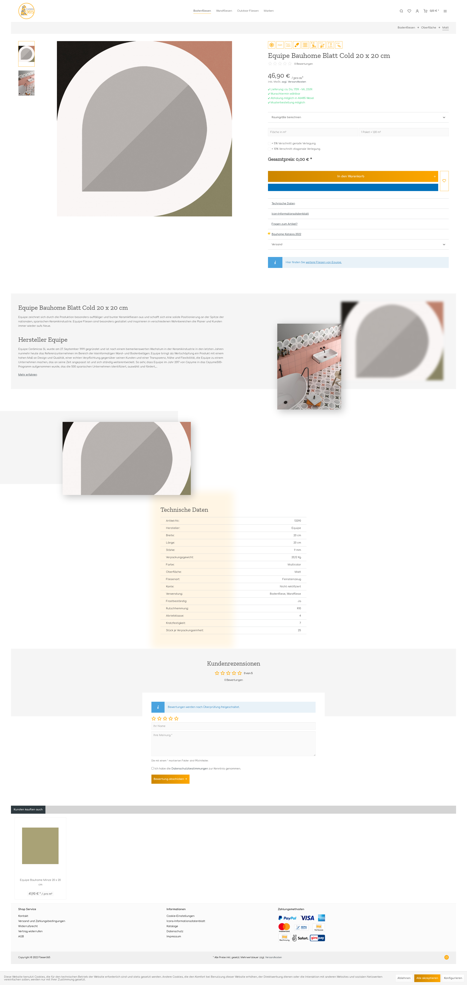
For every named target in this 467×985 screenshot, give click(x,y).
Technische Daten (283, 203)
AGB (21, 936)
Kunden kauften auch (28, 809)
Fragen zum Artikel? (285, 224)
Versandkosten (273, 957)
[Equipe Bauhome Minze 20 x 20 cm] (40, 846)
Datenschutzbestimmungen (189, 768)
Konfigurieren (453, 978)
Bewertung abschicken (169, 779)
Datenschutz (175, 931)
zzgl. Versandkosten (294, 82)
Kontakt (23, 916)
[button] (153, 718)
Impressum (174, 936)
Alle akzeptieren (427, 978)
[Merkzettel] (409, 11)
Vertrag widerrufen (30, 931)
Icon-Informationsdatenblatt (290, 213)
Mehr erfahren (27, 374)
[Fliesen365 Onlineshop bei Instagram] (446, 957)
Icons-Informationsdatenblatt (186, 921)
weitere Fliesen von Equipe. (324, 262)
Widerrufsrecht (28, 926)
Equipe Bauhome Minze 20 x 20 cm (40, 882)
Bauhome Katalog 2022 (286, 234)
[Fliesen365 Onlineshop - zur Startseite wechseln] (26, 11)
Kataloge (172, 926)
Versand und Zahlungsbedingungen (41, 921)
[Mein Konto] (417, 11)
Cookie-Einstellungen (180, 916)
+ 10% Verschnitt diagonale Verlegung (296, 149)
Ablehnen (404, 978)
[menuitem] (202, 11)
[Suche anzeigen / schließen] (401, 11)
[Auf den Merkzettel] (444, 181)
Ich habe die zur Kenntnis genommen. (198, 768)
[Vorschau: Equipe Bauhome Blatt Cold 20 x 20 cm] (26, 54)
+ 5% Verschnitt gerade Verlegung (294, 143)
